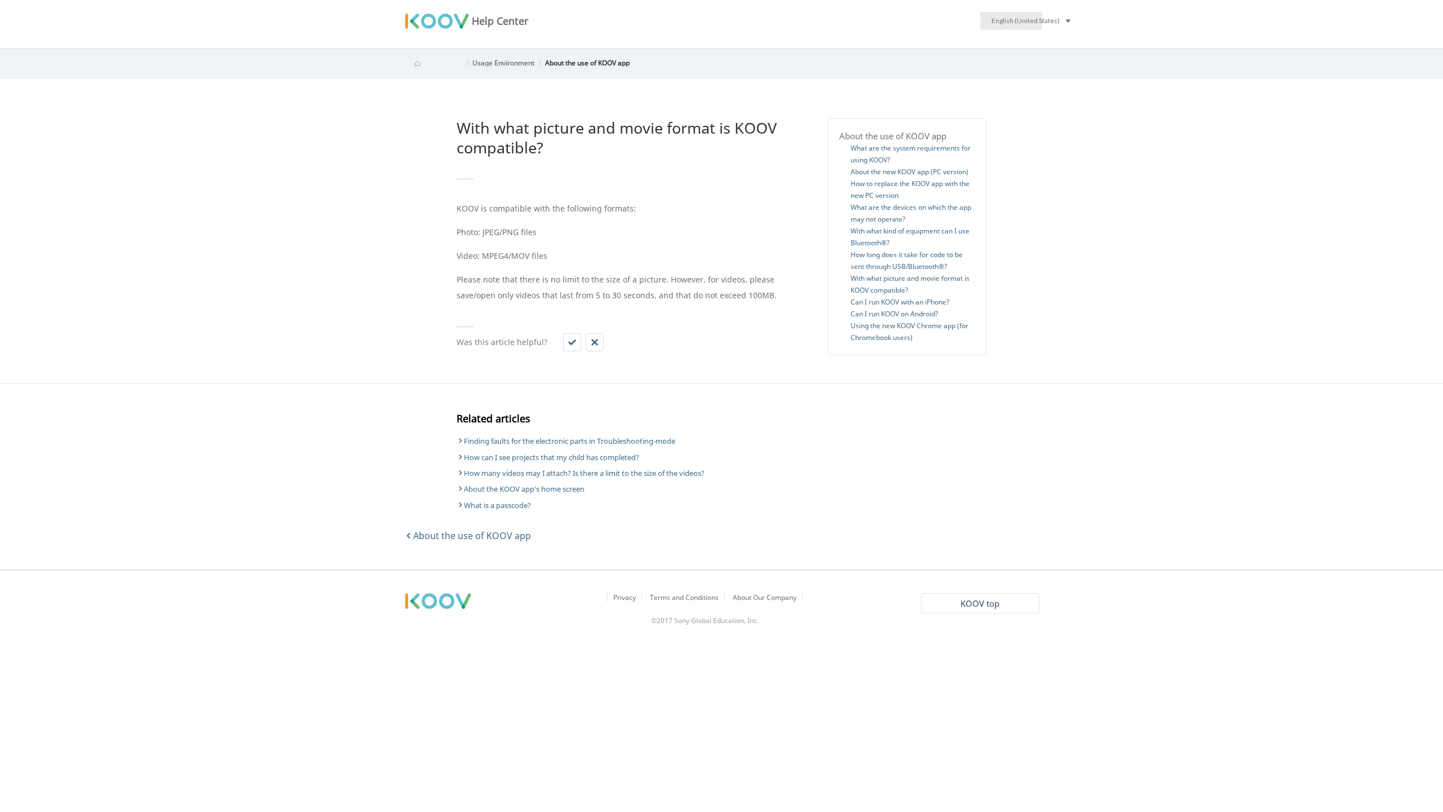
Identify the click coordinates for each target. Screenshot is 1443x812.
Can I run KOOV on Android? (894, 314)
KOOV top (979, 603)
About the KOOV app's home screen (524, 489)
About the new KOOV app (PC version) (909, 171)
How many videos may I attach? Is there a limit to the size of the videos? (584, 473)
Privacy (624, 597)
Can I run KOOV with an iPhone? (900, 302)
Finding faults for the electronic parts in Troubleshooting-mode (569, 441)
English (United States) (1016, 20)
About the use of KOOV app (587, 63)
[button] (572, 342)
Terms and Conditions (684, 597)
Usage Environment (503, 63)
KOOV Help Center (433, 63)
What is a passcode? (497, 505)
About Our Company (764, 597)
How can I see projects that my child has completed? (551, 457)
